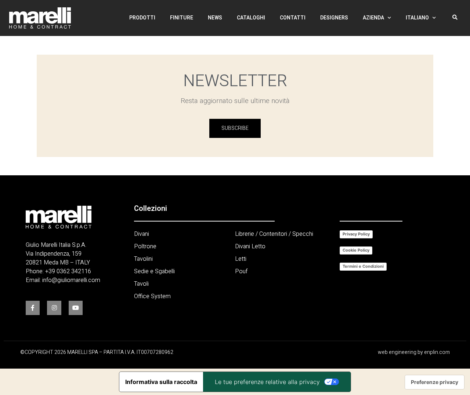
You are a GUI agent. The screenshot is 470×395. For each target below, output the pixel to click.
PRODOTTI (142, 18)
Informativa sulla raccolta (161, 381)
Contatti (293, 18)
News (215, 18)
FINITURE (181, 18)
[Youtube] (76, 308)
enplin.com (437, 352)
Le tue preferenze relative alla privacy (267, 381)
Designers (334, 18)
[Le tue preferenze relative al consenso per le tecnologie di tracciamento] (434, 382)
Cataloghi (251, 18)
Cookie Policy (356, 250)
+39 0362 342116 (68, 271)
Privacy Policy (356, 234)
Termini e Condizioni (363, 266)
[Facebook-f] (33, 308)
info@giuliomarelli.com (71, 280)
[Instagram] (54, 308)
